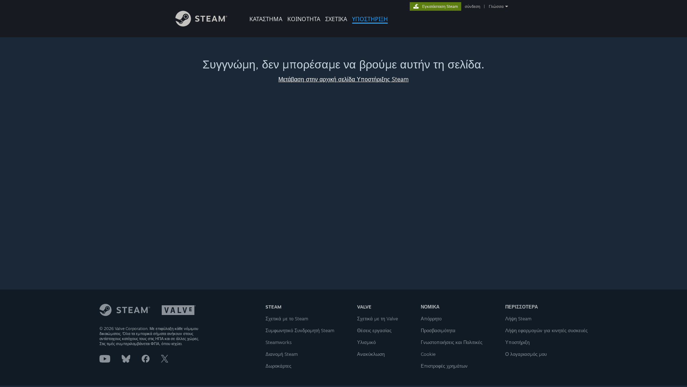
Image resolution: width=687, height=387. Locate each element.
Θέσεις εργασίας (374, 330)
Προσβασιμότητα (438, 330)
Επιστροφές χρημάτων (444, 366)
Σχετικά (336, 19)
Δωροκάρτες (278, 366)
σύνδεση (472, 6)
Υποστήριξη (517, 342)
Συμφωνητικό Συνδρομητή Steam (299, 330)
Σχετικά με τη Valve (377, 318)
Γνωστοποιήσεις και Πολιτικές (451, 342)
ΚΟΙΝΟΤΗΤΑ (303, 19)
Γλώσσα (496, 6)
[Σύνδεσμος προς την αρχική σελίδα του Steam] (201, 25)
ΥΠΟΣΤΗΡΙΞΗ (370, 19)
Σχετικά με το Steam (286, 318)
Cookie (428, 354)
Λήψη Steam (518, 318)
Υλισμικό (366, 342)
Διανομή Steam (281, 354)
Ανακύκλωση (371, 354)
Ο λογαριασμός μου (526, 354)
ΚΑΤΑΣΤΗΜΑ (265, 19)
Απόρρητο (431, 318)
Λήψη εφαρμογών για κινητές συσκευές (546, 330)
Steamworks (278, 342)
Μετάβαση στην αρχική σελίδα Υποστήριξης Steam (343, 79)
